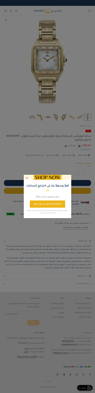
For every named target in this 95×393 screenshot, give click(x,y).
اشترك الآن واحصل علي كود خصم (47, 204)
